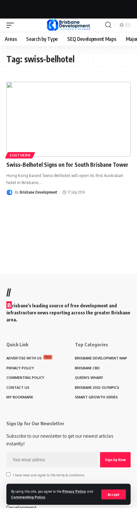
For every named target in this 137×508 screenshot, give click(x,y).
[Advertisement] (68, 8)
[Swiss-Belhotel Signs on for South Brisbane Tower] (68, 119)
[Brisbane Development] (68, 25)
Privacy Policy (74, 491)
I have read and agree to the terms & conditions (48, 475)
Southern (20, 155)
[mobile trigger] (11, 25)
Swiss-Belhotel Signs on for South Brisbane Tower (67, 164)
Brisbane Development (38, 192)
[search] (108, 25)
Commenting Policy (28, 497)
